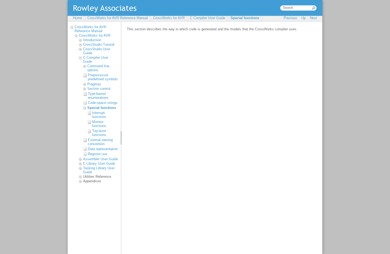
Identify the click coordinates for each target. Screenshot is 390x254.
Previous (290, 18)
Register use (97, 154)
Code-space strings (103, 103)
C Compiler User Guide (207, 18)
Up (303, 18)
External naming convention (100, 142)
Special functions (245, 18)
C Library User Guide (99, 164)
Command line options (98, 68)
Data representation (103, 149)
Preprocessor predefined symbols (103, 77)
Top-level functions (99, 133)
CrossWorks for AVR (169, 18)
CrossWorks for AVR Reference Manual (117, 18)
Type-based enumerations (98, 96)
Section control (98, 89)
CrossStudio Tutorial (98, 44)
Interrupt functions (99, 115)
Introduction (92, 40)
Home (77, 18)
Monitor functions (99, 124)
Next (313, 18)
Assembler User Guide (100, 159)
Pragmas (94, 84)
